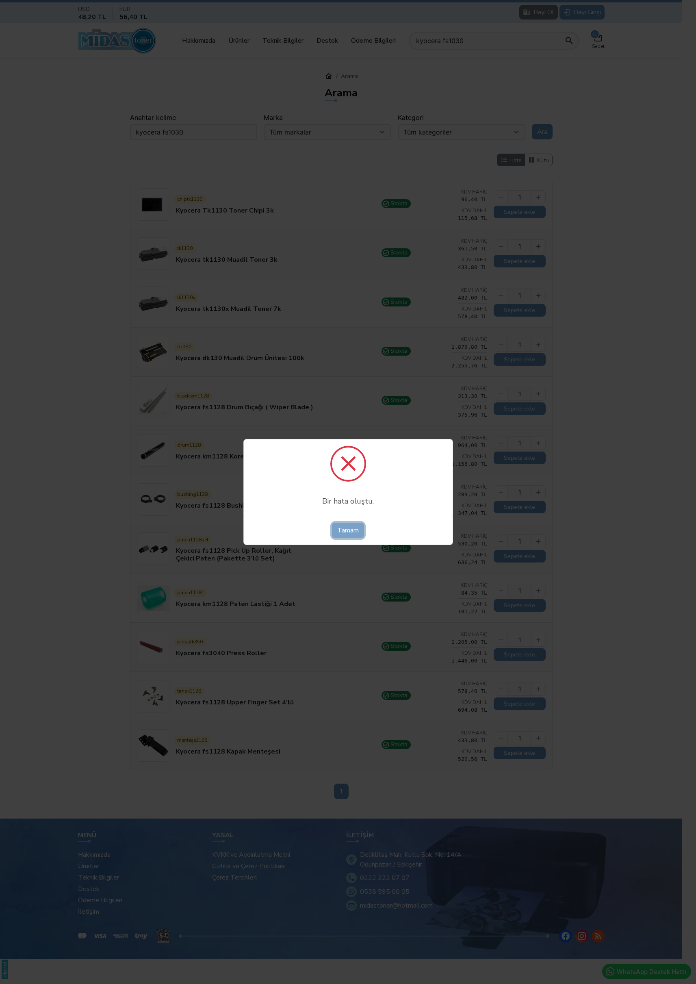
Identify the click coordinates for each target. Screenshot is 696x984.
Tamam (348, 530)
